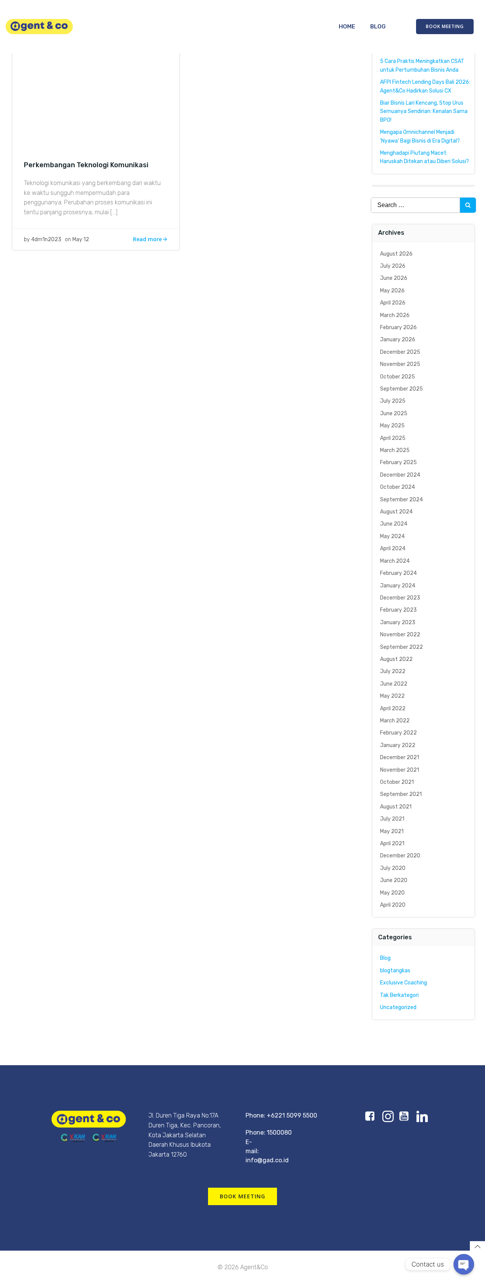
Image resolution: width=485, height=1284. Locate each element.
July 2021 (392, 819)
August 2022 (396, 659)
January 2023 (397, 622)
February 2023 (398, 610)
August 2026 (396, 254)
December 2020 (400, 855)
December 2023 (400, 598)
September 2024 (401, 499)
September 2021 (401, 794)
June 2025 (393, 413)
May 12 (80, 239)
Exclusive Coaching (403, 982)
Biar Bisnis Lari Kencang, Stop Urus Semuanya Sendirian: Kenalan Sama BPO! (424, 111)
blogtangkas (395, 970)
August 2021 (395, 807)
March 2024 (395, 561)
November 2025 (400, 364)
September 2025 (401, 389)
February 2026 (398, 327)
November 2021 (399, 770)
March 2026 (395, 315)
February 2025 (398, 462)
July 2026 (392, 266)
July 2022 (392, 671)
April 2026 (392, 303)
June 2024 (393, 524)
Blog (378, 26)
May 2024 (392, 536)
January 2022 (397, 745)
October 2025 (397, 377)
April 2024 (392, 548)
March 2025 (395, 450)
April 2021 (392, 843)
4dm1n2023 (46, 239)
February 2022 (398, 733)
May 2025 (392, 425)
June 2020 (393, 880)
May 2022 (392, 696)
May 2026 (392, 290)
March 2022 (395, 720)
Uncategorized (398, 1007)
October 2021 (397, 782)
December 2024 (400, 475)
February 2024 (398, 573)
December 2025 (400, 352)
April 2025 (392, 438)
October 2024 (397, 487)
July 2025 (392, 401)
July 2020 (392, 868)
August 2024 (396, 512)
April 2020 (392, 905)
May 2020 (392, 893)
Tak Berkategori (399, 995)
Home (347, 26)
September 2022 (401, 647)
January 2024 (397, 585)
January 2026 (397, 339)
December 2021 (399, 757)
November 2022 (400, 634)
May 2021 (392, 831)
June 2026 (393, 278)
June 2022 (393, 684)
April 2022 (392, 708)
